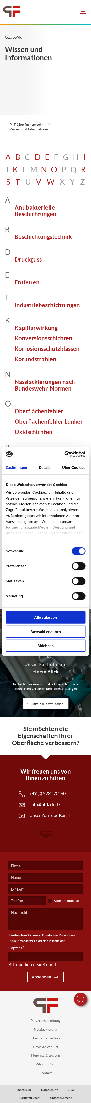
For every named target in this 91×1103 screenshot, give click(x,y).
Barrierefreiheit (29, 1097)
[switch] (78, 566)
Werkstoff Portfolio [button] (84, 916)
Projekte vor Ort (45, 1047)
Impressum (24, 1089)
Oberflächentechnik (45, 1038)
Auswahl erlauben (45, 631)
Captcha (16, 948)
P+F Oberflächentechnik (28, 124)
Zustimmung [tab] (16, 467)
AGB (71, 1089)
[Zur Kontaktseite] (80, 999)
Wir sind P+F (45, 1064)
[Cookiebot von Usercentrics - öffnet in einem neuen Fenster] (64, 454)
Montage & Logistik (45, 1055)
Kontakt (46, 1073)
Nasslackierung (45, 1029)
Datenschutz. (67, 935)
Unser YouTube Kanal (49, 815)
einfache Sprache (61, 1097)
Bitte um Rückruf (66, 901)
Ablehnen (45, 646)
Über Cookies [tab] (73, 467)
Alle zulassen (45, 617)
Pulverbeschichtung (46, 1021)
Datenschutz (49, 1089)
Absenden (41, 977)
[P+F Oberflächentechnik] (9, 12)
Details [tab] (45, 467)
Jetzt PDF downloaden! (47, 703)
